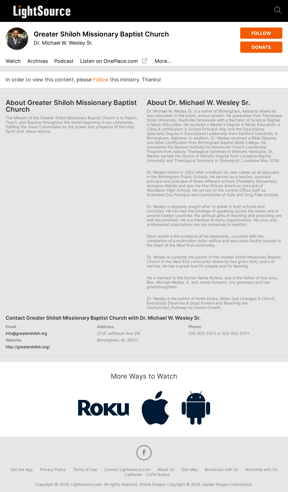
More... (163, 61)
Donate (261, 47)
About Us (166, 470)
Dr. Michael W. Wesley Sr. (63, 43)
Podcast (64, 61)
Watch (13, 61)
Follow (261, 33)
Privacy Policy (53, 470)
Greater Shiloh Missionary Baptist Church (101, 34)
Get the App (22, 470)
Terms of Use (85, 470)
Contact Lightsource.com (127, 470)
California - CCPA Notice (147, 475)
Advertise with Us (261, 470)
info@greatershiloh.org (26, 333)
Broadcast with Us (221, 470)
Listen (109, 61)
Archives (37, 61)
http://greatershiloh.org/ (28, 346)
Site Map (189, 470)
